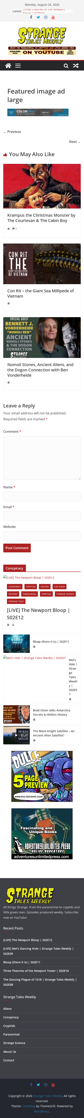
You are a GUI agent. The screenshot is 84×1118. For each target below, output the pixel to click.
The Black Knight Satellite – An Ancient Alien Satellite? (54, 733)
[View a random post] (76, 66)
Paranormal (29, 594)
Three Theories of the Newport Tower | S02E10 (44, 13)
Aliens (7, 1009)
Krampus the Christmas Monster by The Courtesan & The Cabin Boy (41, 217)
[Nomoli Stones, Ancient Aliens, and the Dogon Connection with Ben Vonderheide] (42, 320)
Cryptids (30, 586)
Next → (75, 141)
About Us (9, 1052)
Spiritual (46, 594)
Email (8, 507)
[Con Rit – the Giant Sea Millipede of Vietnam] (42, 246)
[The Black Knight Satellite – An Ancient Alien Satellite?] (16, 735)
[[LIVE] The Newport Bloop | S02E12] (42, 577)
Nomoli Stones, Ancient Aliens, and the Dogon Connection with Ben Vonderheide (40, 370)
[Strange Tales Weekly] (8, 66)
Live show (59, 586)
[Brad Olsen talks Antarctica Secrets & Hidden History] (16, 714)
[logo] (30, 889)
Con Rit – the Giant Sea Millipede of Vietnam (40, 293)
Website (9, 526)
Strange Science (65, 594)
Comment (12, 431)
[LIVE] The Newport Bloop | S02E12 (38, 614)
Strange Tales (16, 601)
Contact (8, 1060)
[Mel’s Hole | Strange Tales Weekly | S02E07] (34, 679)
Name (9, 487)
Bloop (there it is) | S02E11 (51, 641)
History (45, 586)
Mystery (13, 594)
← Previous (12, 131)
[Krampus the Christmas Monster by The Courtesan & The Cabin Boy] (42, 166)
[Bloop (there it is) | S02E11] (16, 644)
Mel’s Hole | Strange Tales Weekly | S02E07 (73, 677)
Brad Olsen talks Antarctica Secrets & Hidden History (51, 712)
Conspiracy (15, 586)
